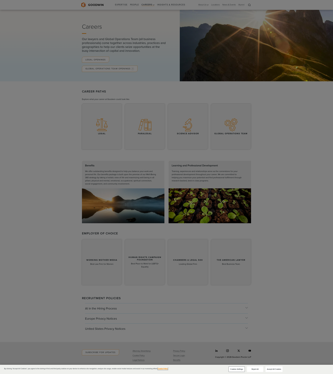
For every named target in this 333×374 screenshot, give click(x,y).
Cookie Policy (163, 368)
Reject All (255, 369)
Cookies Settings (236, 369)
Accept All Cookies (274, 369)
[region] (166, 369)
